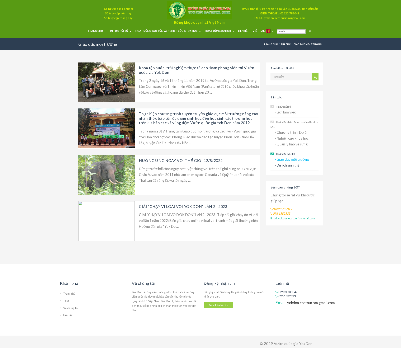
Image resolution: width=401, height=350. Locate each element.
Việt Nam (259, 30)
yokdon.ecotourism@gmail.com (284, 18)
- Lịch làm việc (285, 112)
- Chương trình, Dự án (291, 132)
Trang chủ (95, 30)
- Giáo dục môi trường (292, 159)
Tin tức (286, 44)
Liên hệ (242, 30)
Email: (305, 302)
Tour (66, 300)
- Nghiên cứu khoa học (291, 138)
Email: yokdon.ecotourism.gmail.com (292, 218)
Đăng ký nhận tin (218, 305)
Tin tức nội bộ (118, 30)
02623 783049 (289, 13)
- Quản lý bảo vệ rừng (291, 144)
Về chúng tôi (70, 308)
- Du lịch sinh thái (287, 165)
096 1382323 (287, 296)
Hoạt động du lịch (218, 30)
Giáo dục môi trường (308, 44)
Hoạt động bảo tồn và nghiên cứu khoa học (166, 30)
